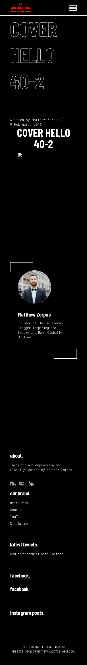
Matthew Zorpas (45, 119)
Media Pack (19, 503)
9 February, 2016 (26, 124)
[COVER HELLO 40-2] (34, 287)
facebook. (20, 575)
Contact (16, 510)
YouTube (16, 517)
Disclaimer (19, 523)
